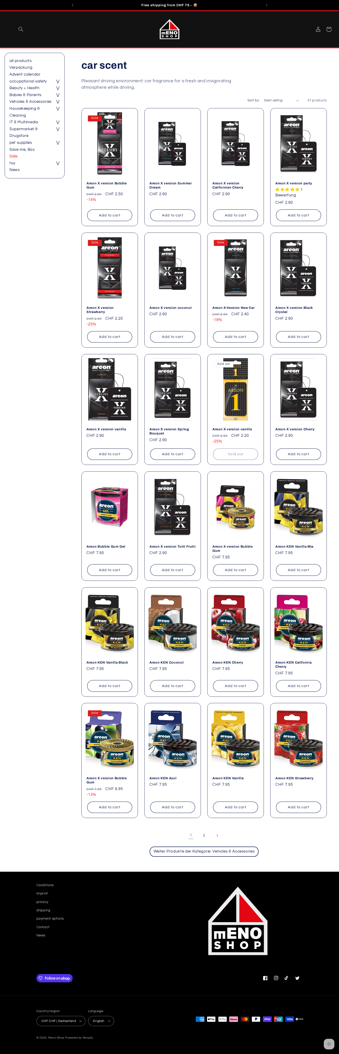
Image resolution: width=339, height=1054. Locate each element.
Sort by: (253, 100)
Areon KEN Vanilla (228, 778)
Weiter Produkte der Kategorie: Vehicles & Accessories (204, 851)
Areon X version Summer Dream (170, 185)
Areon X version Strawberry (100, 309)
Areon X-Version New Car (233, 307)
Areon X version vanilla (106, 429)
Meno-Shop (56, 1037)
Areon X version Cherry (295, 429)
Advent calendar (24, 74)
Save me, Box (22, 150)
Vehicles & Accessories (30, 102)
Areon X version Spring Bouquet (169, 431)
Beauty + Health (24, 88)
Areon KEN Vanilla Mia (294, 546)
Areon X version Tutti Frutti (172, 546)
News (14, 170)
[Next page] (217, 835)
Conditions (45, 885)
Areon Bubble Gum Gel (105, 546)
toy (12, 163)
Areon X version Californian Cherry (228, 185)
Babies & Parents (25, 95)
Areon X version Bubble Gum (106, 185)
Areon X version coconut (170, 307)
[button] (20, 29)
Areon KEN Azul (162, 778)
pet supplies (20, 143)
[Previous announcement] (72, 5)
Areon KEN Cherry (227, 662)
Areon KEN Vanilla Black (107, 662)
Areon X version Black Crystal (294, 309)
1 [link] (191, 835)
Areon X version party (293, 183)
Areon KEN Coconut (166, 662)
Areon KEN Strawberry (294, 778)
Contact (43, 927)
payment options (50, 919)
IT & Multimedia (23, 122)
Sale (13, 156)
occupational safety (28, 81)
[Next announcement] (267, 5)
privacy (42, 902)
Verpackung (20, 67)
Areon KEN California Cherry (293, 664)
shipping (43, 910)
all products (20, 61)
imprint (42, 893)
